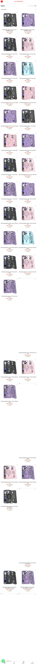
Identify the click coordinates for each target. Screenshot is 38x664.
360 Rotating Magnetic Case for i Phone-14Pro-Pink (28, 55)
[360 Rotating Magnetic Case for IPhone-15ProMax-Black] (9, 367)
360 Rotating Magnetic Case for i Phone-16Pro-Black (9, 175)
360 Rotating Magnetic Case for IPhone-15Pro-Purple (10, 297)
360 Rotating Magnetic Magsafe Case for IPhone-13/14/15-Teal (27, 563)
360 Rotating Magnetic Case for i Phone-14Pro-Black (9, 55)
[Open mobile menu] (1, 1)
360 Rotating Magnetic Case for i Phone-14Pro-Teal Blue (28, 79)
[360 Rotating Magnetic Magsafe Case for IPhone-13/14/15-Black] (9, 497)
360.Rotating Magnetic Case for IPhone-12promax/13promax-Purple (28, 588)
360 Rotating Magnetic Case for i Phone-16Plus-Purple (27, 151)
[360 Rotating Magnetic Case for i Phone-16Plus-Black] (28, 116)
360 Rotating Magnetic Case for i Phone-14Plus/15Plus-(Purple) (28, 30)
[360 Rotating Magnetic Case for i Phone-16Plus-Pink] (9, 140)
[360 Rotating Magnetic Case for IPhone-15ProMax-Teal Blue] (28, 420)
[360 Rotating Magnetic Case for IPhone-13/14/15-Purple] (28, 189)
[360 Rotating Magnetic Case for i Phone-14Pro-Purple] (9, 68)
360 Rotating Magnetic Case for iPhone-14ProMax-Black (9, 224)
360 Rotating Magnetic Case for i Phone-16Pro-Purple (9, 199)
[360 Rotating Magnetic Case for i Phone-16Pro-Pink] (28, 165)
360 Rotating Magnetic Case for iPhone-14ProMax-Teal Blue (27, 248)
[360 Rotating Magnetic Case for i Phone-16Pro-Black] (9, 165)
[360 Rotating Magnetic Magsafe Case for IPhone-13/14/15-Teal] (28, 525)
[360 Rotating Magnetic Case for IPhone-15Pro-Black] (9, 262)
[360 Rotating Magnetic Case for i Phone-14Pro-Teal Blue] (28, 68)
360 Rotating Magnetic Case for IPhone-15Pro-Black (10, 272)
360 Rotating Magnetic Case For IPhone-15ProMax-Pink (27, 377)
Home (29, 5)
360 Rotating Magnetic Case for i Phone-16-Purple (9, 126)
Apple (32, 5)
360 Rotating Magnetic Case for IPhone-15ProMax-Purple (9, 402)
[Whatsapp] (3, 661)
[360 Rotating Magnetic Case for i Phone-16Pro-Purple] (9, 189)
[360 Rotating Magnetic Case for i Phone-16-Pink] (28, 93)
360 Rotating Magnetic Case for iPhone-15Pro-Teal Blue (27, 353)
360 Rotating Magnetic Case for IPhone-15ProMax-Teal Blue (27, 458)
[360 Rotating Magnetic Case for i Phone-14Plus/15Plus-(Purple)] (28, 20)
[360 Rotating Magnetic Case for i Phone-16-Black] (9, 93)
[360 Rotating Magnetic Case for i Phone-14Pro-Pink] (28, 44)
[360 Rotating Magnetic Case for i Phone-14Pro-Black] (9, 44)
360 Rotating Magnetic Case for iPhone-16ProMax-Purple (27, 483)
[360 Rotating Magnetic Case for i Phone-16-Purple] (9, 116)
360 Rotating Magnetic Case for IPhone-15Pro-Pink (27, 271)
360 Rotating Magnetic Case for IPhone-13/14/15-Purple (27, 199)
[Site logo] (18, 1)
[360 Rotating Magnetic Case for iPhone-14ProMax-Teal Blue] (28, 238)
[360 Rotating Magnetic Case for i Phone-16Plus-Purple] (28, 140)
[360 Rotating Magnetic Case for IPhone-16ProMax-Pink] (9, 472)
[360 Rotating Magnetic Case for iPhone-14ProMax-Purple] (9, 238)
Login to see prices (9, 56)
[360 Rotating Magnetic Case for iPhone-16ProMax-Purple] (28, 472)
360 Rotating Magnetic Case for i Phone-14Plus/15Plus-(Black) (9, 30)
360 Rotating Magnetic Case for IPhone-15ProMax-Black (9, 377)
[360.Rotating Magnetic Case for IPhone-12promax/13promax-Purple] (28, 577)
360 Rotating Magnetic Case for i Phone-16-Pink (27, 102)
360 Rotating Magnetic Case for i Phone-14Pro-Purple (9, 79)
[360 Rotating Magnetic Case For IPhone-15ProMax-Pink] (28, 367)
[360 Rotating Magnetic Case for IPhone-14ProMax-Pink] (28, 213)
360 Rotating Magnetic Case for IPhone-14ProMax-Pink (27, 224)
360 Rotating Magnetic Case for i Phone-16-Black (9, 102)
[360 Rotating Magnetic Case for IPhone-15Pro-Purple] (9, 286)
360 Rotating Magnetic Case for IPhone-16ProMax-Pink (9, 483)
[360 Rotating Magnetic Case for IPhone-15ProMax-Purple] (9, 391)
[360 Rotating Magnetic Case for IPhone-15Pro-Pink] (28, 262)
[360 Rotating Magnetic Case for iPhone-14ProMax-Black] (9, 213)
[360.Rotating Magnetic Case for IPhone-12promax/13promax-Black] (9, 577)
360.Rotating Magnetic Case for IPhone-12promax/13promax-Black (10, 588)
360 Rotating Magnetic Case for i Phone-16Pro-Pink (28, 174)
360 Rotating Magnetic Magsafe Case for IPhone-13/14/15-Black (9, 507)
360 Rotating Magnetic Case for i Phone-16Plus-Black (27, 127)
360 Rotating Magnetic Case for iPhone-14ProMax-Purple (9, 248)
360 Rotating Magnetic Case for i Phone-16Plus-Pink (9, 151)
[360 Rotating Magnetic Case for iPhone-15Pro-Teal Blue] (28, 315)
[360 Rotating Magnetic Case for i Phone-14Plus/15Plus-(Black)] (9, 20)
